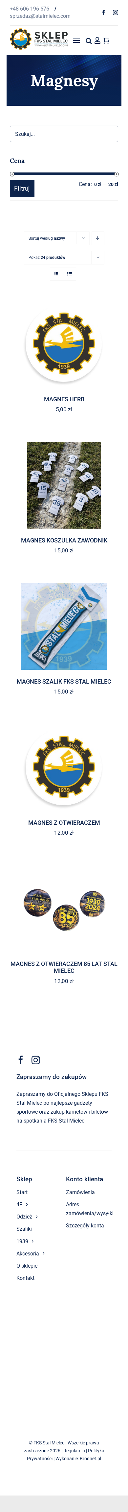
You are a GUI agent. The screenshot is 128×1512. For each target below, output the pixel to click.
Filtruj (22, 188)
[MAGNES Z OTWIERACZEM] (64, 767)
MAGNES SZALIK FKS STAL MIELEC (64, 681)
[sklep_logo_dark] (39, 31)
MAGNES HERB (64, 399)
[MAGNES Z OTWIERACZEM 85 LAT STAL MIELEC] (64, 908)
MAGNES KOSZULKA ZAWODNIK (64, 540)
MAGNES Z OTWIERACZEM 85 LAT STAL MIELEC (64, 967)
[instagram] (115, 12)
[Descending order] (98, 238)
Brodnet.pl (90, 1458)
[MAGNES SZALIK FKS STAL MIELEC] (64, 626)
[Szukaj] (89, 40)
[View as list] (69, 273)
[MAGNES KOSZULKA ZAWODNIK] (64, 485)
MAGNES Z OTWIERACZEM (64, 822)
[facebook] (103, 12)
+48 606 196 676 (30, 9)
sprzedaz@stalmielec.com (40, 16)
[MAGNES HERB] (64, 344)
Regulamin (74, 1450)
